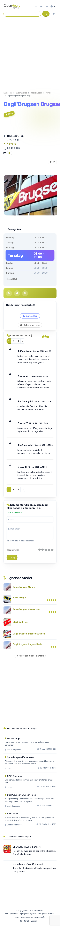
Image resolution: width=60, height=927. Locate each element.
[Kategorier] (46, 6)
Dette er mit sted (31, 325)
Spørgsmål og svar (28, 913)
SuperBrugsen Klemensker (26, 609)
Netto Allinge (19, 597)
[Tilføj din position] (54, 14)
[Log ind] (41, 6)
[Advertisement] (30, 52)
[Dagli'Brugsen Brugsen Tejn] (31, 195)
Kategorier (42, 913)
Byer (17, 917)
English (34, 921)
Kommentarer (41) (21, 335)
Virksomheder (27, 917)
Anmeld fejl (12, 279)
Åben (10, 114)
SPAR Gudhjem (20, 622)
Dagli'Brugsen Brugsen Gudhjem (29, 633)
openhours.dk (38, 910)
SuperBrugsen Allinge (24, 587)
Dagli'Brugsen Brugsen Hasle (27, 644)
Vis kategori (30, 655)
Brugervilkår (40, 917)
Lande (51, 913)
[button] (53, 6)
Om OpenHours (11, 913)
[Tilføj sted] (35, 6)
